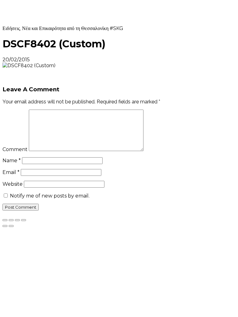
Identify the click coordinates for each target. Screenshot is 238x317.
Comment (15, 149)
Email (11, 172)
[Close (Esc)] (4, 220)
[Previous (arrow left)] (4, 226)
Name (11, 160)
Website (12, 184)
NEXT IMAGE (20, 77)
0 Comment (46, 60)
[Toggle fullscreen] (17, 220)
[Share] (11, 220)
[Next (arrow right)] (11, 226)
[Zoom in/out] (23, 220)
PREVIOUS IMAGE (25, 71)
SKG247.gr (28, 13)
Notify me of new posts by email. (50, 196)
